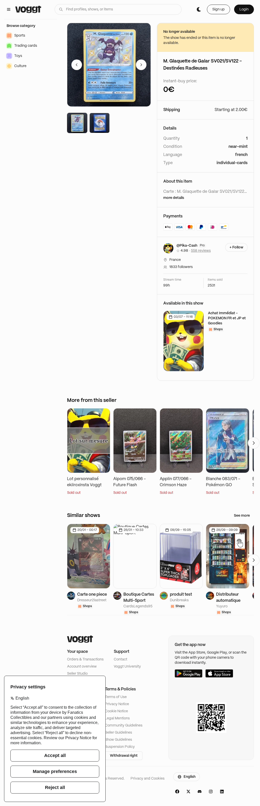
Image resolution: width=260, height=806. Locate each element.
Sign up (218, 9)
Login (244, 9)
